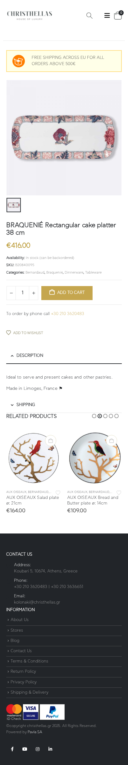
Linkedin (50, 749)
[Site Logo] (29, 15)
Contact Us (21, 651)
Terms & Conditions (29, 661)
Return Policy (23, 672)
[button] (89, 15)
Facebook (12, 749)
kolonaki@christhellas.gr (37, 602)
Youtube (25, 749)
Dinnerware (74, 272)
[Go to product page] (33, 457)
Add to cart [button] (50, 440)
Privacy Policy (24, 682)
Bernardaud (34, 272)
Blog (15, 641)
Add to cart (71, 293)
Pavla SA (35, 732)
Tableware (93, 272)
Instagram (37, 749)
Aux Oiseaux (16, 492)
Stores (17, 631)
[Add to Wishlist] (58, 492)
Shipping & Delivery (29, 693)
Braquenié (54, 272)
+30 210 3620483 (67, 314)
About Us (20, 620)
